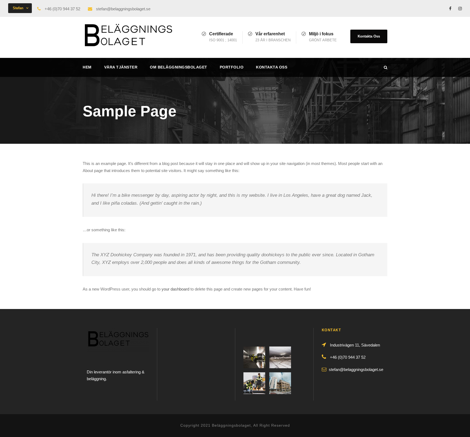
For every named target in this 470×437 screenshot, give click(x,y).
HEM (87, 67)
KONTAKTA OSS (271, 67)
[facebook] (450, 8)
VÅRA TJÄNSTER (121, 67)
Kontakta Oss (369, 36)
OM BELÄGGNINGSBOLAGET (178, 67)
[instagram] (460, 8)
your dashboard (175, 289)
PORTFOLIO (232, 67)
